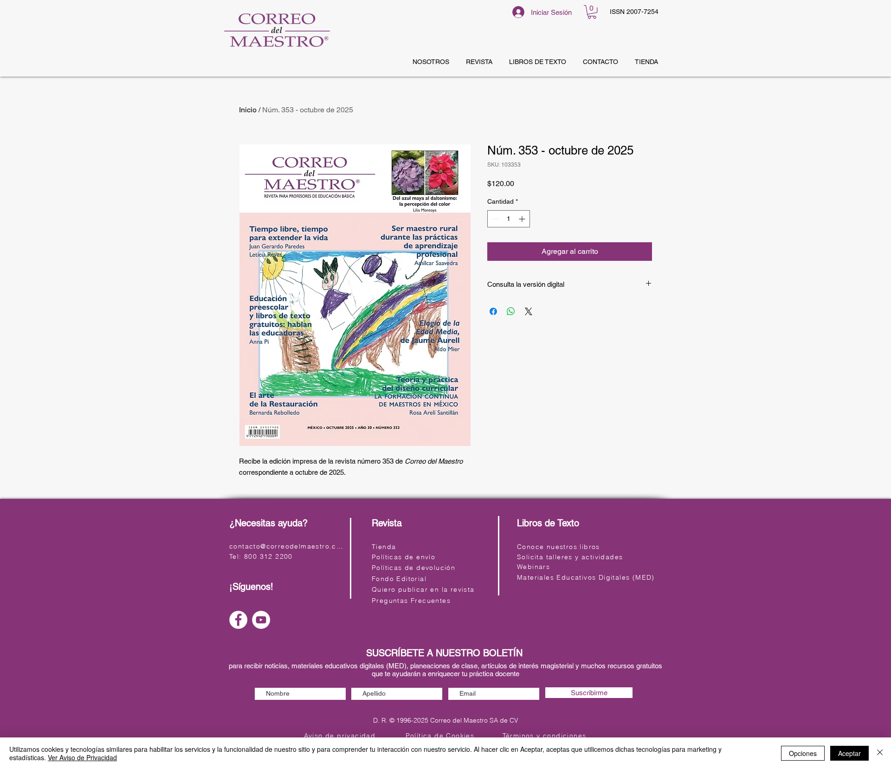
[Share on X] (528, 311)
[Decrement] (494, 219)
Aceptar (849, 753)
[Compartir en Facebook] (493, 311)
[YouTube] (261, 620)
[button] (592, 12)
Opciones (803, 753)
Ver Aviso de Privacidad (82, 757)
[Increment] (523, 219)
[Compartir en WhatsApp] (511, 311)
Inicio (248, 109)
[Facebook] (238, 620)
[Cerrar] (879, 753)
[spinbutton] (508, 219)
